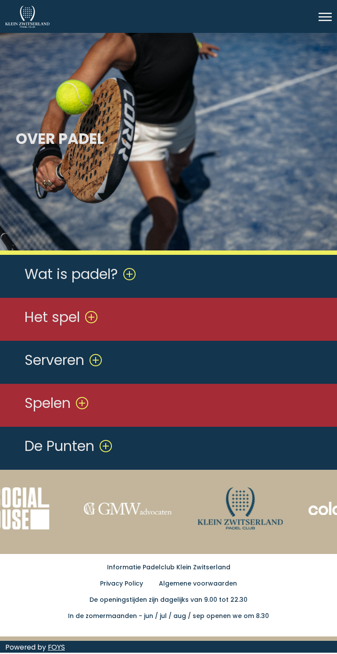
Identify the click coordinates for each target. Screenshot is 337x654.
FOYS (56, 647)
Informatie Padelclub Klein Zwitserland (168, 567)
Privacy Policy (121, 583)
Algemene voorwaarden (198, 583)
